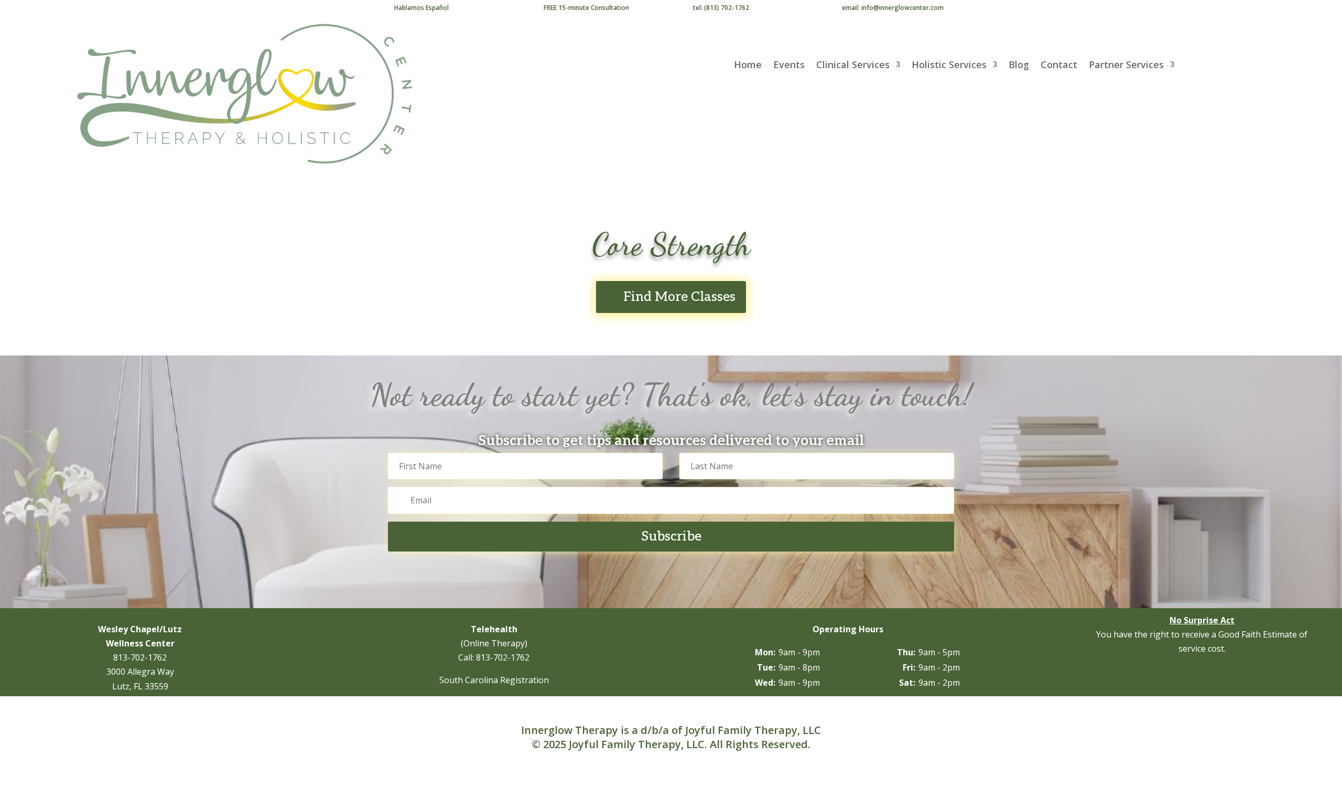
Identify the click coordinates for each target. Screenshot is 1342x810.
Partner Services (1126, 66)
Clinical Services (853, 66)
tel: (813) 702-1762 (721, 7)
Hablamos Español (421, 7)
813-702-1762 (140, 657)
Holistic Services (949, 66)
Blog (1019, 66)
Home (748, 66)
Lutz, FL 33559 (140, 686)
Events (789, 66)
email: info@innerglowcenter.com (893, 7)
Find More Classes (679, 297)
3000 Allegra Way (140, 671)
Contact (1059, 66)
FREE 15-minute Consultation (586, 7)
